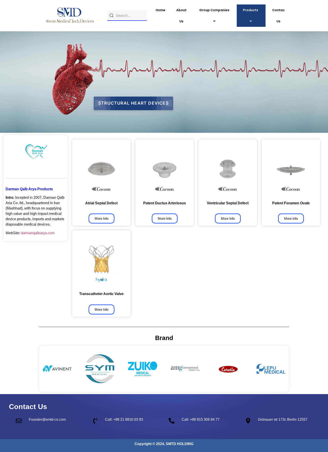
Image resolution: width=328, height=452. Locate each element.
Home (160, 10)
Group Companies (214, 10)
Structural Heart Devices (133, 103)
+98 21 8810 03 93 (128, 419)
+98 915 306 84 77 (205, 419)
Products (250, 10)
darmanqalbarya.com (37, 233)
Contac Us (278, 15)
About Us (181, 15)
